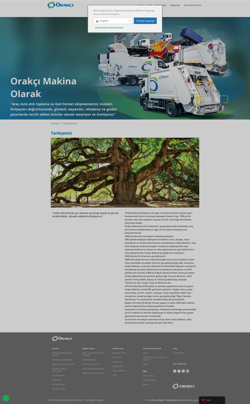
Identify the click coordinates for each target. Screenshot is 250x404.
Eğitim (145, 364)
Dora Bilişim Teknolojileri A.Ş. (167, 400)
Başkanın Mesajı (119, 353)
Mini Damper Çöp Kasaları (63, 364)
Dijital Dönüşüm (89, 359)
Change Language (145, 20)
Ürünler (55, 348)
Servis (145, 353)
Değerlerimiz (118, 366)
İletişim (146, 384)
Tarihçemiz (117, 362)
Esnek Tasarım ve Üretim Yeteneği (93, 354)
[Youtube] (179, 371)
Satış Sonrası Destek (152, 348)
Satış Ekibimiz (178, 353)
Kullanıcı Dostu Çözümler (92, 373)
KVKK (115, 375)
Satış (175, 348)
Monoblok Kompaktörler (62, 359)
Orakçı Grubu (148, 375)
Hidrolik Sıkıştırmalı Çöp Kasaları (62, 354)
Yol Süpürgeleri (58, 375)
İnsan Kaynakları (149, 380)
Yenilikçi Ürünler (58, 388)
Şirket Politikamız (120, 370)
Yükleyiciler (56, 380)
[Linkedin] (183, 371)
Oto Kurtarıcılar (58, 384)
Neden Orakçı (88, 348)
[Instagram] (187, 371)
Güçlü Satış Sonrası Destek (93, 368)
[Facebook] (175, 371)
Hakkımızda (118, 348)
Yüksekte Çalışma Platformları (59, 369)
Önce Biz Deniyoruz (90, 364)
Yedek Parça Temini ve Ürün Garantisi (155, 358)
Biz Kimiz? (117, 357)
